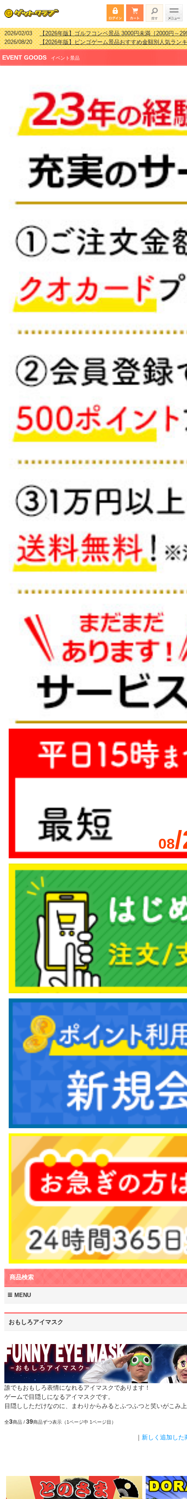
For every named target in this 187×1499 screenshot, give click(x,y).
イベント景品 (65, 52)
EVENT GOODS (24, 51)
